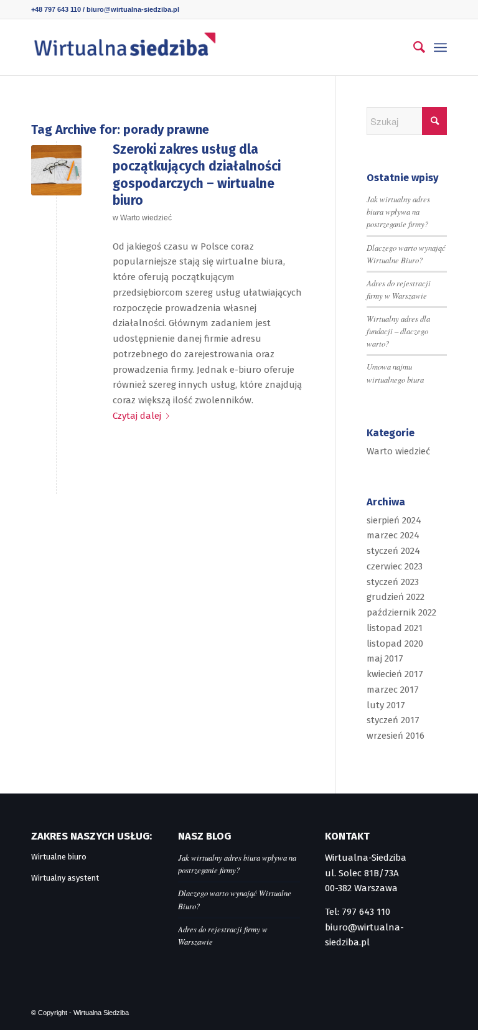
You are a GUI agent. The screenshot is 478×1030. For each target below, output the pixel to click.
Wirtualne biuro (59, 856)
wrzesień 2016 (395, 735)
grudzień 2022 (395, 596)
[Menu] (440, 47)
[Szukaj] (413, 47)
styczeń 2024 (393, 550)
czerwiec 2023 (395, 566)
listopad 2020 (395, 643)
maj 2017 (385, 658)
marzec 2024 (393, 535)
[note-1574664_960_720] (56, 170)
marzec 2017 (393, 689)
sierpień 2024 (394, 520)
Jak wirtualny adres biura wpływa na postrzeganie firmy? (398, 211)
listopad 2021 (395, 628)
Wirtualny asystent (65, 878)
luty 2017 (386, 705)
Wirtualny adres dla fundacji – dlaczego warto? (398, 331)
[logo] (124, 47)
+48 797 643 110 (56, 9)
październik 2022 (401, 612)
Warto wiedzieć (146, 217)
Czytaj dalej (137, 415)
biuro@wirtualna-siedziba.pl (133, 9)
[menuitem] (413, 47)
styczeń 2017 (393, 720)
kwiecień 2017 (395, 674)
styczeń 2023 (393, 582)
